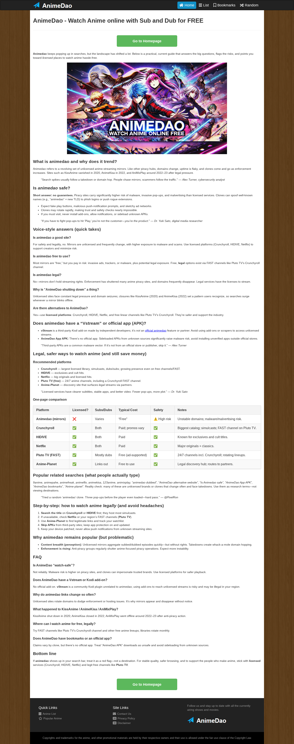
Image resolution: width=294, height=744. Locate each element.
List (206, 5)
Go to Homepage (147, 41)
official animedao (155, 330)
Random (251, 5)
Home (189, 5)
